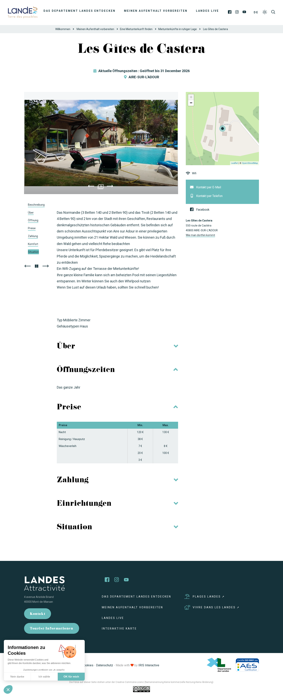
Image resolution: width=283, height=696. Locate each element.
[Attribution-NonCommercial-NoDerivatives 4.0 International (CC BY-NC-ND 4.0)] (141, 689)
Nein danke (17, 676)
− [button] (191, 102)
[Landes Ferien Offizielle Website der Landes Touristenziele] (22, 12)
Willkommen (62, 29)
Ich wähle (44, 676)
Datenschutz (104, 665)
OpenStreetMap (250, 163)
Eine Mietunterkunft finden (136, 29)
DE (256, 12)
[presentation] (91, 187)
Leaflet (234, 163)
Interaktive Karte (119, 628)
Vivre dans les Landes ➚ (216, 607)
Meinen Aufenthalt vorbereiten (156, 10)
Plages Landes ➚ (209, 596)
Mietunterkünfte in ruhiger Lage (177, 29)
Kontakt (37, 614)
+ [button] (191, 97)
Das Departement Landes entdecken (80, 10)
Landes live (207, 10)
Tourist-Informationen (51, 628)
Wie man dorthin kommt (200, 235)
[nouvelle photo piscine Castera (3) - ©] (101, 143)
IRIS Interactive (148, 665)
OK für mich (71, 676)
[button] (8, 689)
